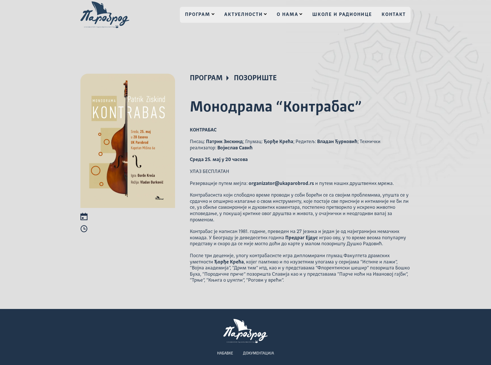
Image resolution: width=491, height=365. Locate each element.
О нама (287, 14)
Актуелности (243, 14)
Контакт (394, 14)
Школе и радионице (342, 14)
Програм (197, 14)
